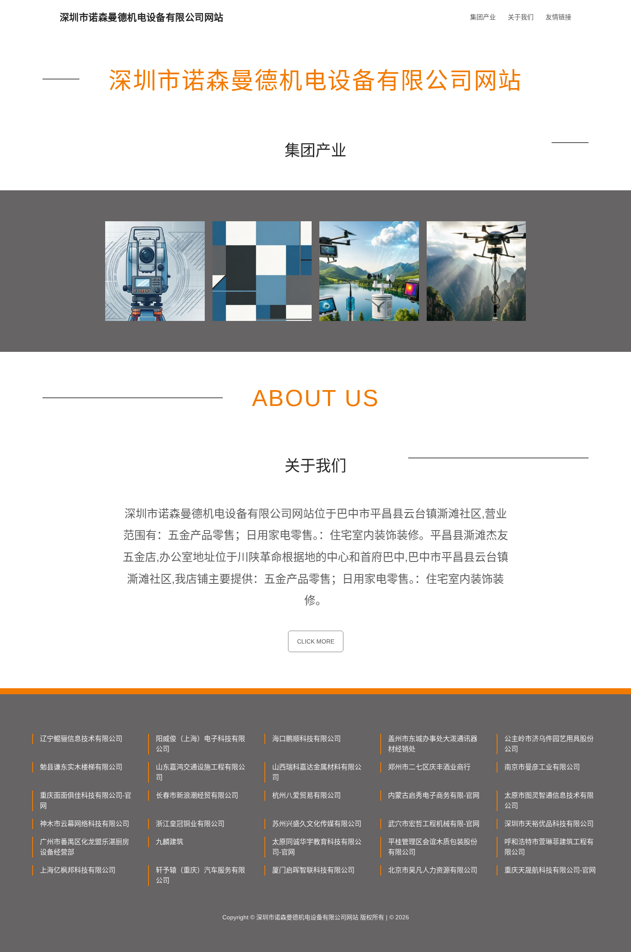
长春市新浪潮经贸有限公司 (197, 795)
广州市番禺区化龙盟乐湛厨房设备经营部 (84, 847)
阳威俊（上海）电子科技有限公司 (200, 744)
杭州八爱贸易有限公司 (306, 795)
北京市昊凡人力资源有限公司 (432, 870)
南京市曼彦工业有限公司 (542, 767)
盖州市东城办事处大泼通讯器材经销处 (432, 744)
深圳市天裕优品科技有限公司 (549, 823)
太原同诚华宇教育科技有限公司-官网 (316, 847)
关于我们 (521, 17)
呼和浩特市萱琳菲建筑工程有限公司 (549, 847)
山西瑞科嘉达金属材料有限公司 (316, 772)
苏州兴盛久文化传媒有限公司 (316, 823)
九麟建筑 (169, 841)
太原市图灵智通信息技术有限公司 (549, 800)
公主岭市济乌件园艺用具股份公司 (549, 744)
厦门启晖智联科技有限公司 (313, 870)
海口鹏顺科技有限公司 (306, 738)
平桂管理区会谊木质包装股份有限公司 (432, 847)
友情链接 (558, 17)
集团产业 (483, 17)
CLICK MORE (315, 641)
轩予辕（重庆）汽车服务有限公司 (200, 875)
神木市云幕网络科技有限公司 (84, 823)
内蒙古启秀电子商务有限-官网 (433, 795)
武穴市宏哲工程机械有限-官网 (433, 823)
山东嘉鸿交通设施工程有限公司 (200, 772)
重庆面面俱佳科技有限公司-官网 (85, 800)
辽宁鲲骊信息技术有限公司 (81, 738)
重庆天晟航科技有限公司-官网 (550, 870)
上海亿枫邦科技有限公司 (77, 870)
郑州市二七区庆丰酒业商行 (429, 767)
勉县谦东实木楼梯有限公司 (81, 767)
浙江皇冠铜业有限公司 (190, 823)
